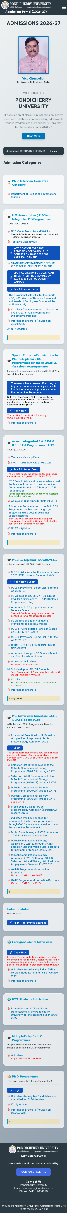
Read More (33, 136)
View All (54, 151)
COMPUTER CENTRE (33, 1171)
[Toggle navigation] (64, 7)
